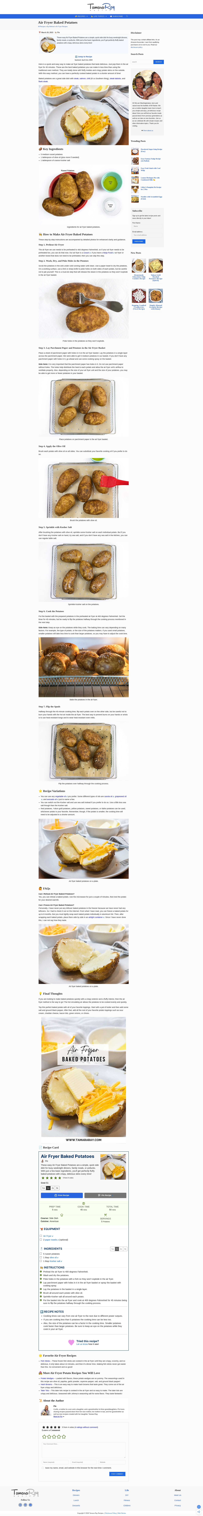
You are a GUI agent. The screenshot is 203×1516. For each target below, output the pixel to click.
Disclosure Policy (110, 1513)
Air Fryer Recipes (62, 26)
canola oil (108, 796)
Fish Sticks (45, 1361)
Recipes (76, 1490)
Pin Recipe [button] (106, 1195)
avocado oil (52, 799)
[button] (43, 1177)
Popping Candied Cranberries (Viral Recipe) (139, 307)
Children (126, 1505)
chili (88, 78)
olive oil (53, 1257)
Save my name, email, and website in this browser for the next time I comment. (78, 1468)
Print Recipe (63, 1195)
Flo (58, 32)
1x (48, 1188)
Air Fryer (47, 1236)
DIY (126, 1495)
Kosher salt (55, 1261)
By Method (50, 26)
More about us (148, 130)
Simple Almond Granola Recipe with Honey (155, 307)
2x (53, 1188)
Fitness (127, 1500)
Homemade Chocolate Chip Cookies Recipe (138, 277)
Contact (177, 1500)
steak (76, 78)
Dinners (76, 1495)
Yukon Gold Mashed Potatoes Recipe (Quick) (155, 277)
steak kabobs (115, 78)
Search (159, 62)
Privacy (178, 1505)
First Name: (136, 223)
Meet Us (177, 1495)
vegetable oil (60, 796)
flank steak (43, 81)
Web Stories (122, 1513)
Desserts (76, 1505)
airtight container (96, 917)
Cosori (86, 253)
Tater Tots (45, 1390)
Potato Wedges (47, 1378)
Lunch (76, 1500)
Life (127, 1490)
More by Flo (57, 1416)
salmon (83, 78)
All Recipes (41, 26)
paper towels (51, 1240)
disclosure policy (136, 47)
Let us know (82, 1344)
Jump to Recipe (85, 57)
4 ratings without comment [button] (86, 1427)
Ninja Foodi (108, 253)
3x (57, 1188)
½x (43, 1188)
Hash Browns (46, 1384)
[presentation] (139, 265)
